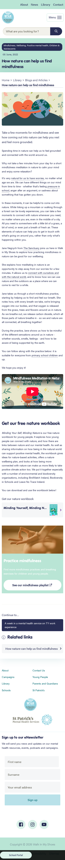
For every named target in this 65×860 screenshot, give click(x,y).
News (34, 4)
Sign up (32, 800)
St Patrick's (38, 690)
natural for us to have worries (27, 178)
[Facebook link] (20, 824)
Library (45, 4)
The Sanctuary (31, 248)
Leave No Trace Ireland (31, 482)
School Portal (16, 855)
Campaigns (8, 677)
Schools (6, 690)
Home (5, 80)
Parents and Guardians (45, 683)
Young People (40, 677)
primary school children (45, 355)
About (24, 4)
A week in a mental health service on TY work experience (30, 625)
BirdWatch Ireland (39, 477)
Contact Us (38, 670)
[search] (56, 31)
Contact (58, 4)
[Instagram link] (32, 824)
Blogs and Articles (36, 80)
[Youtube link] (44, 824)
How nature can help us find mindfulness (31, 648)
